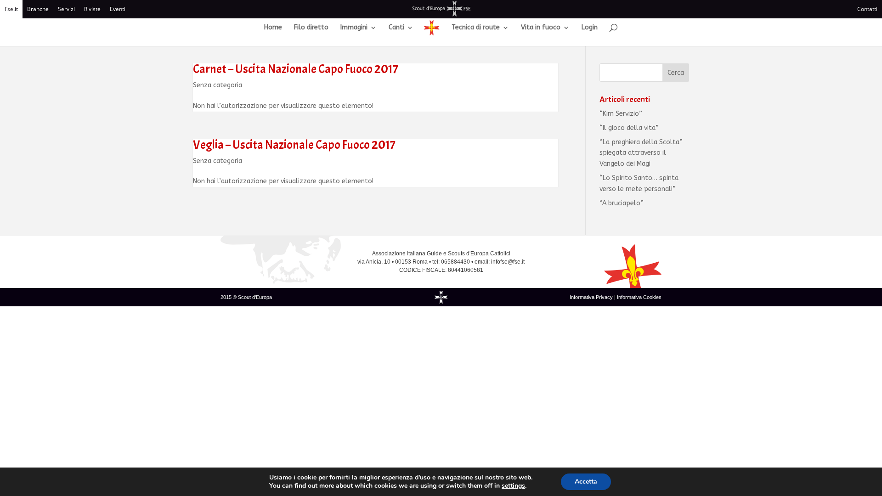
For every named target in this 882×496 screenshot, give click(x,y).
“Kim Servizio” (620, 114)
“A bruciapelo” (621, 203)
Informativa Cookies (639, 297)
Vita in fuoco (540, 27)
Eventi (117, 9)
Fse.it (11, 9)
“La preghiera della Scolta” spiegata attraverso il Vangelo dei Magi (641, 153)
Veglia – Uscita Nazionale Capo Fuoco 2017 (294, 144)
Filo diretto (311, 27)
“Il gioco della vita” (629, 128)
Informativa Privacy (592, 297)
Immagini (354, 27)
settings (513, 486)
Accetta (586, 481)
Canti (396, 27)
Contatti (867, 9)
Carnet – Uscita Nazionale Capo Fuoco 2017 (295, 69)
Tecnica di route (476, 27)
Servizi (66, 9)
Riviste (92, 9)
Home (273, 27)
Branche (38, 9)
